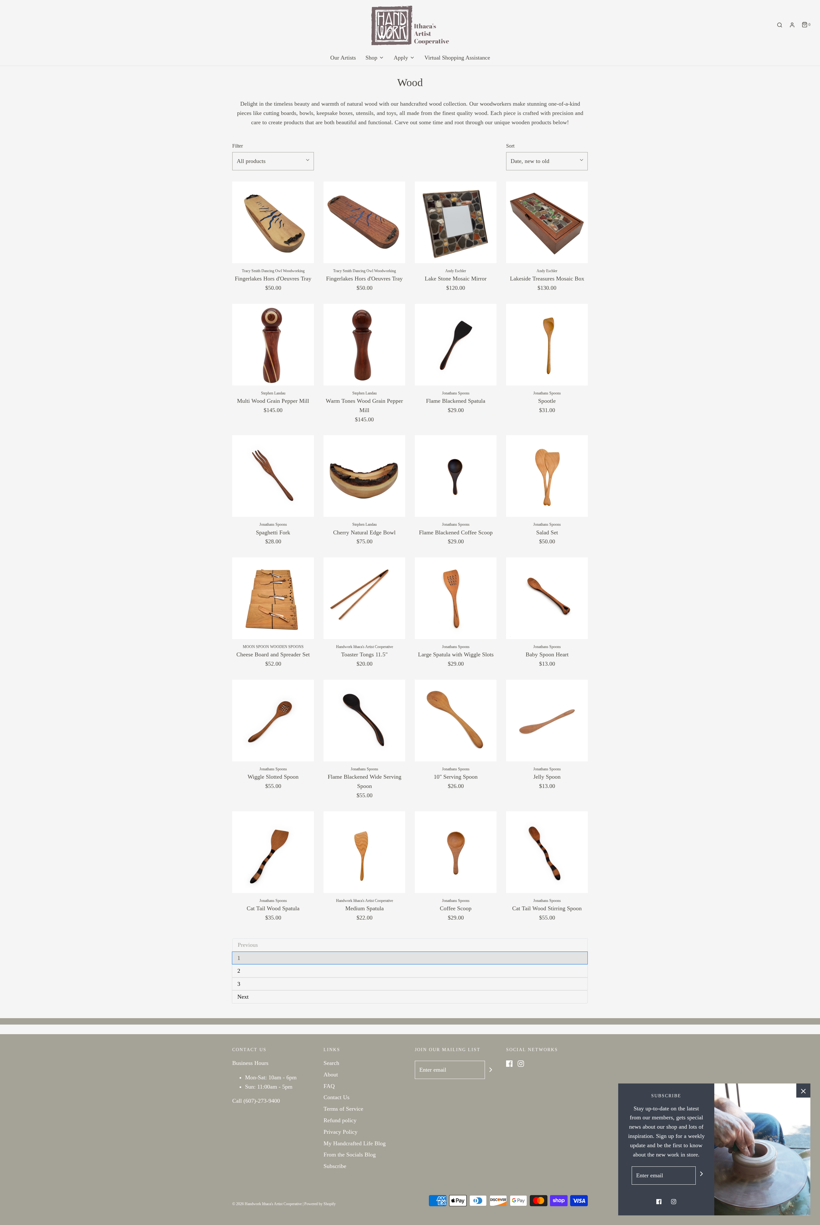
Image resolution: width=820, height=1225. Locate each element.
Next (243, 997)
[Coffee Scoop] (455, 852)
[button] (273, 161)
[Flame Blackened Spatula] (455, 344)
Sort (510, 146)
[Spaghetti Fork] (273, 476)
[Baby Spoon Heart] (547, 598)
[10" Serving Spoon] (455, 720)
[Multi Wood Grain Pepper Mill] (273, 344)
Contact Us (336, 1097)
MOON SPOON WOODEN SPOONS (273, 647)
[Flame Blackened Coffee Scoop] (455, 476)
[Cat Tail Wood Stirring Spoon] (547, 852)
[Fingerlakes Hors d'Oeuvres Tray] (273, 222)
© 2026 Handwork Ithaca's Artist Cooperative (267, 1204)
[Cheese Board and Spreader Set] (273, 598)
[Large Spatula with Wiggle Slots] (455, 598)
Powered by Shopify (320, 1204)
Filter (237, 146)
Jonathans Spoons (456, 393)
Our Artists (343, 57)
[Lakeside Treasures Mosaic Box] (547, 222)
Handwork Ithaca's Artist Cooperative (364, 647)
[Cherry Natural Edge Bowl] (364, 476)
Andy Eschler (455, 271)
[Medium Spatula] (364, 852)
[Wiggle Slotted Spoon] (273, 720)
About (331, 1074)
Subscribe (335, 1166)
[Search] (779, 25)
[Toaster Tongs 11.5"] (364, 598)
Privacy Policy (340, 1132)
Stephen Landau (273, 393)
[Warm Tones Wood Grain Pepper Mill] (364, 344)
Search (331, 1063)
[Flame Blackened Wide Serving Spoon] (364, 720)
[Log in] (792, 25)
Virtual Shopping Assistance (457, 57)
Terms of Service (343, 1109)
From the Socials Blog (350, 1154)
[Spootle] (547, 344)
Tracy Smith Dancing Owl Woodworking (273, 271)
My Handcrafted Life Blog (355, 1143)
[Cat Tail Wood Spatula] (273, 852)
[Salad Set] (547, 476)
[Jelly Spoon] (547, 720)
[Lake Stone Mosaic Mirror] (455, 222)
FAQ (329, 1086)
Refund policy (340, 1120)
